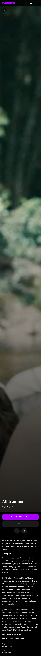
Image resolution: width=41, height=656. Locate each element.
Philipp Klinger (11, 507)
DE (31, 3)
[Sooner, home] (8, 3)
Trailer (20, 524)
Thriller (10, 653)
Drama (4, 653)
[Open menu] (37, 3)
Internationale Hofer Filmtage (13, 638)
